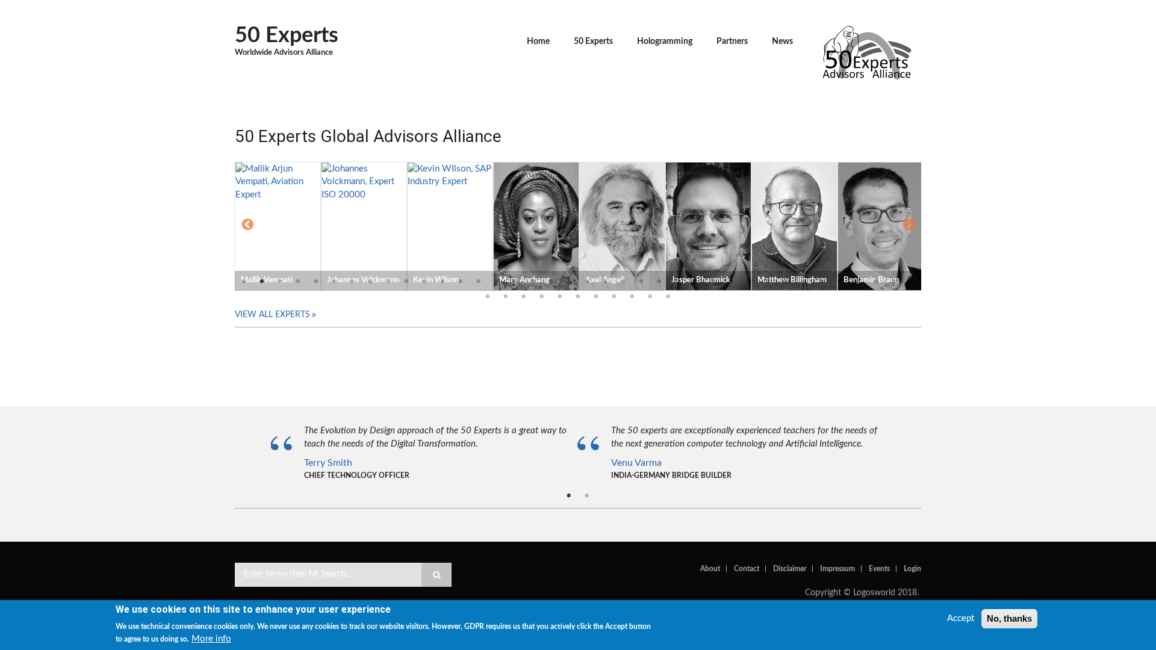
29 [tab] (750, 282)
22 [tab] (623, 282)
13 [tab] (461, 282)
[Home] (867, 51)
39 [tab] (488, 297)
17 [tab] (533, 282)
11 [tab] (424, 282)
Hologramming (664, 41)
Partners (732, 41)
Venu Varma (636, 463)
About (710, 568)
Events (879, 568)
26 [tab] (695, 282)
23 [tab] (641, 282)
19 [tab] (569, 282)
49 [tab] (668, 297)
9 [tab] (388, 282)
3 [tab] (280, 282)
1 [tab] (244, 282)
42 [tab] (542, 297)
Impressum (837, 568)
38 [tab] (912, 282)
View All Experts (272, 315)
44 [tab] (578, 297)
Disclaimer (789, 568)
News (782, 41)
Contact (746, 568)
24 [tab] (659, 282)
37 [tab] (894, 282)
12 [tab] (443, 282)
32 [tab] (804, 282)
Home (538, 41)
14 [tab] (479, 282)
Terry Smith (328, 463)
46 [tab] (614, 297)
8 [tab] (370, 282)
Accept (960, 618)
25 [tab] (677, 282)
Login (912, 568)
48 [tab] (650, 297)
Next (908, 225)
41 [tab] (524, 297)
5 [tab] (316, 282)
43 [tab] (560, 297)
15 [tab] (497, 282)
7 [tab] (352, 282)
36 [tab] (876, 282)
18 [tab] (551, 282)
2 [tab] (262, 282)
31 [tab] (786, 282)
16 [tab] (515, 282)
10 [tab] (406, 282)
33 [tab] (822, 282)
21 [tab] (605, 282)
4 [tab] (298, 282)
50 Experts (286, 35)
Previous (247, 225)
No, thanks (1009, 618)
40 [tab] (506, 297)
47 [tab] (632, 297)
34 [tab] (840, 282)
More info (211, 639)
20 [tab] (587, 282)
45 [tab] (596, 297)
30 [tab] (768, 282)
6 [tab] (334, 282)
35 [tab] (858, 282)
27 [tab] (713, 282)
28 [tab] (732, 282)
